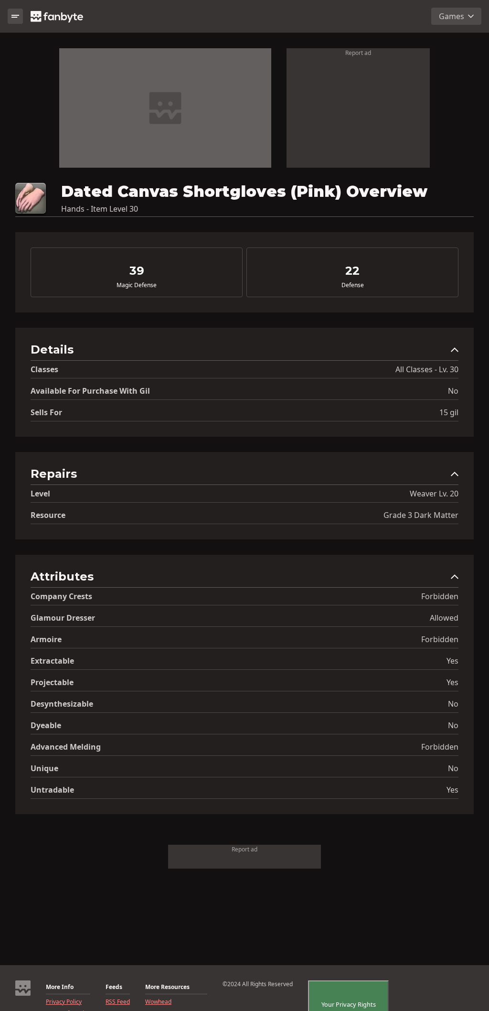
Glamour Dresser (63, 618)
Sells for (46, 412)
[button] (244, 352)
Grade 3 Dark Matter (420, 515)
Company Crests (61, 596)
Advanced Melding (66, 747)
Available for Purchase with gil (90, 391)
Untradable (52, 790)
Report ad (358, 53)
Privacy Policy (64, 1002)
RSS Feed (118, 1002)
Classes (44, 369)
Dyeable (46, 725)
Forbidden (439, 596)
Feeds (114, 987)
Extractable (52, 661)
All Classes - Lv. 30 (426, 369)
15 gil (448, 412)
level (40, 493)
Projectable (52, 682)
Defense (352, 285)
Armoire (46, 639)
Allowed (444, 618)
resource (48, 515)
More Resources (167, 987)
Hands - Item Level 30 (99, 209)
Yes (452, 661)
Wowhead (158, 1002)
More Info (60, 987)
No (453, 391)
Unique (44, 768)
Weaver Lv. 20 (434, 493)
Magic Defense (137, 285)
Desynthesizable (62, 704)
